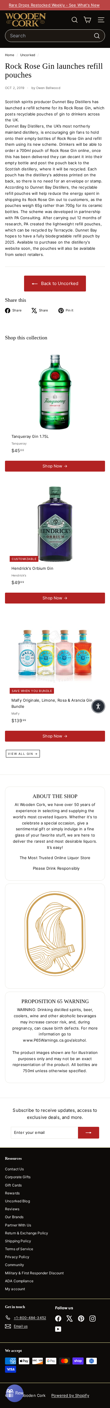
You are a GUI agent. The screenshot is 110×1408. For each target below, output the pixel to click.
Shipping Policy (18, 1241)
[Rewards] (14, 1393)
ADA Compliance (19, 1281)
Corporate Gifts (18, 1177)
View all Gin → (23, 753)
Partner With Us (18, 1225)
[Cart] (87, 20)
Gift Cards (13, 1185)
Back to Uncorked (59, 283)
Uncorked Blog (17, 1201)
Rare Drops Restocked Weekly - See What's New (54, 5)
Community (14, 1265)
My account (15, 1289)
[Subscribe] (88, 1133)
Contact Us (14, 1169)
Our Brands (14, 1217)
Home (10, 55)
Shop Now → (55, 466)
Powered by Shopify (70, 1395)
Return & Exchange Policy (26, 1233)
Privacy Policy (17, 1257)
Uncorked (27, 55)
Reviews (12, 1209)
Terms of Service (19, 1249)
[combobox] (55, 35)
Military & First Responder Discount (34, 1273)
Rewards (12, 1193)
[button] (98, 706)
